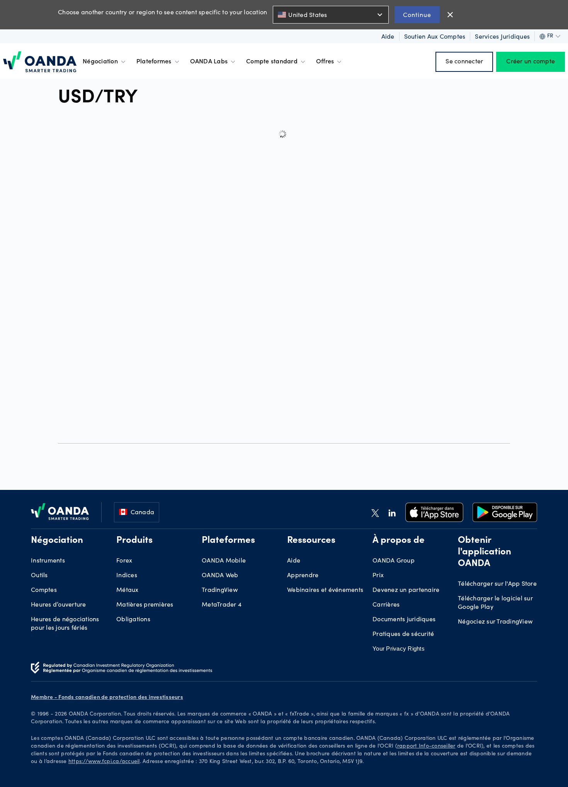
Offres (325, 62)
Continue (417, 14)
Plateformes (154, 62)
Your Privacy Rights (398, 648)
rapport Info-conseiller (426, 746)
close (450, 14)
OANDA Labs (209, 62)
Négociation (100, 62)
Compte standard (272, 62)
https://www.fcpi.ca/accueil (104, 762)
